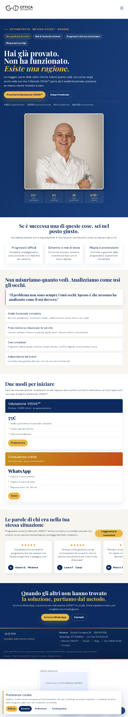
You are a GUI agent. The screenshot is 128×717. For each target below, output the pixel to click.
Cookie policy (59, 708)
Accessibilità (24, 656)
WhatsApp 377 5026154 (71, 636)
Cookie (14, 656)
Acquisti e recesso (39, 656)
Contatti (79, 617)
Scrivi (14, 495)
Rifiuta (11, 708)
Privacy (7, 656)
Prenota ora (18, 442)
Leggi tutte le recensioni (109, 533)
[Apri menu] (121, 8)
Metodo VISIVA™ (70, 641)
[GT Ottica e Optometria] (19, 8)
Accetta (25, 708)
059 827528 (100, 632)
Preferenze (41, 708)
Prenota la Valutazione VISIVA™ (25, 94)
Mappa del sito (54, 656)
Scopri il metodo (59, 94)
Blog (97, 641)
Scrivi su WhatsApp (55, 617)
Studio (86, 641)
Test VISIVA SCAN (112, 641)
